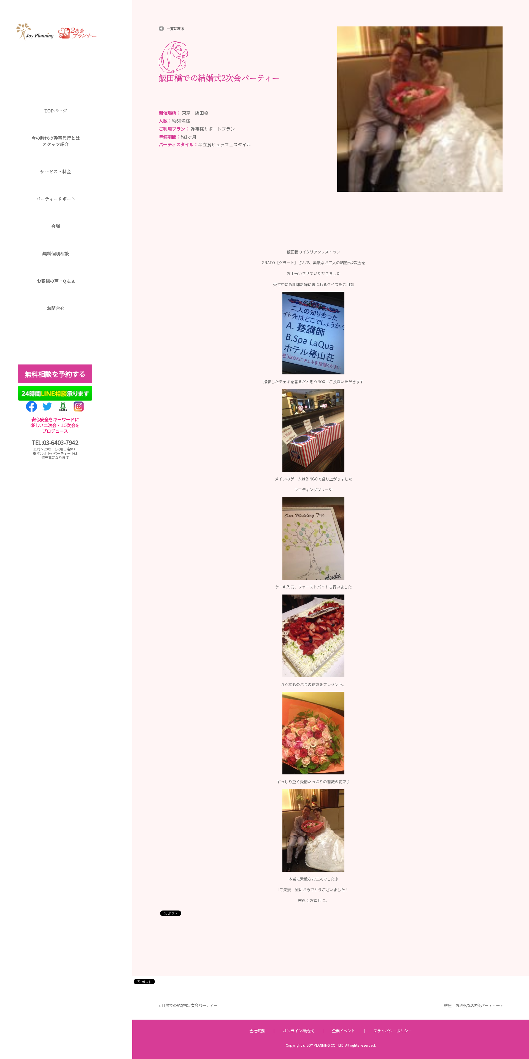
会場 (55, 226)
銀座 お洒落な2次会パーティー (472, 1005)
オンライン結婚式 (298, 1030)
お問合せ (55, 308)
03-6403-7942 (61, 442)
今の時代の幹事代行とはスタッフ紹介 (55, 141)
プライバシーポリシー (392, 1030)
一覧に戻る (175, 28)
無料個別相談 (55, 253)
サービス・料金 (55, 171)
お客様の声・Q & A (56, 281)
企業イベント (343, 1030)
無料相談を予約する (55, 374)
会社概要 (257, 1030)
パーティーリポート (55, 199)
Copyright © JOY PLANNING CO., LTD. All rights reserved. (331, 1045)
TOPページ (55, 110)
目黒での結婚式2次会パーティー (189, 1005)
